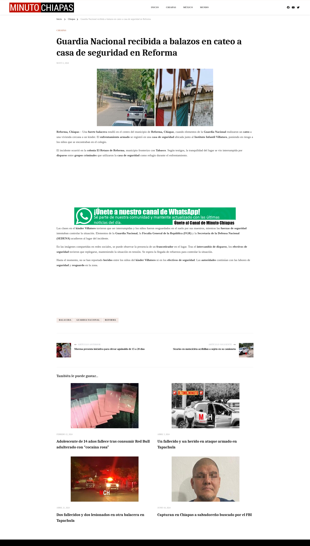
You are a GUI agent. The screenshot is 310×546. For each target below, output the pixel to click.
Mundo (204, 7)
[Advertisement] (155, 183)
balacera (65, 320)
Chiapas (171, 7)
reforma (110, 320)
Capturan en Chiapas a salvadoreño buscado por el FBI (204, 514)
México (188, 7)
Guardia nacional (88, 320)
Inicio (155, 7)
